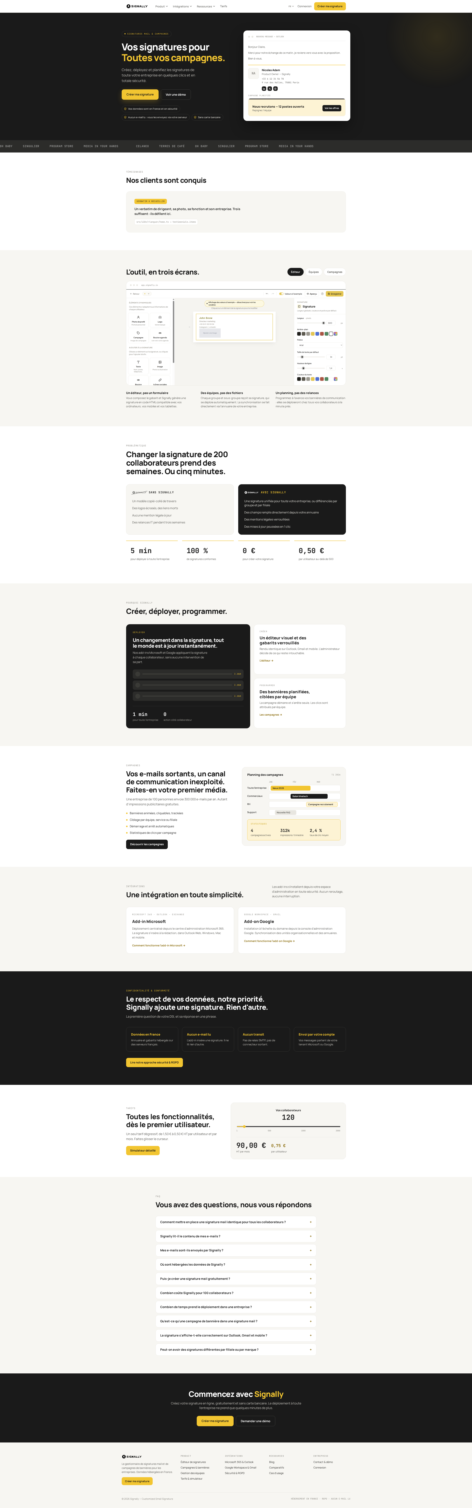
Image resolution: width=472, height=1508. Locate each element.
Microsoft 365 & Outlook (239, 1462)
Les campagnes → (271, 714)
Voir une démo (176, 94)
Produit (160, 6)
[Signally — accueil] (137, 6)
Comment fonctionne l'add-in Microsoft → (158, 945)
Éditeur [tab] (295, 272)
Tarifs (223, 6)
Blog (271, 1462)
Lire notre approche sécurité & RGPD (154, 1062)
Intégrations (181, 6)
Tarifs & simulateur (191, 1478)
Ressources (204, 6)
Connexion (305, 6)
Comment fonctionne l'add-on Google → (269, 941)
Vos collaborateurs (288, 1110)
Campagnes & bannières (195, 1467)
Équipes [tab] (314, 272)
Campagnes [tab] (334, 272)
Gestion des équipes (192, 1473)
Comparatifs (276, 1467)
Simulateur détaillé (143, 1150)
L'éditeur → (266, 660)
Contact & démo (323, 1462)
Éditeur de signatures (193, 1462)
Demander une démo (255, 1421)
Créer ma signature (330, 6)
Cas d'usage (276, 1473)
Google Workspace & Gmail (240, 1467)
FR (290, 6)
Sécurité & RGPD (234, 1473)
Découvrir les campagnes (147, 844)
